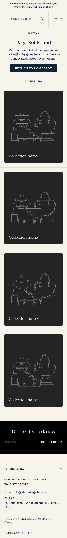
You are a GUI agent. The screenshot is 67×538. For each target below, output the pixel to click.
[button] (6, 19)
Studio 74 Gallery (27, 519)
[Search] (42, 19)
